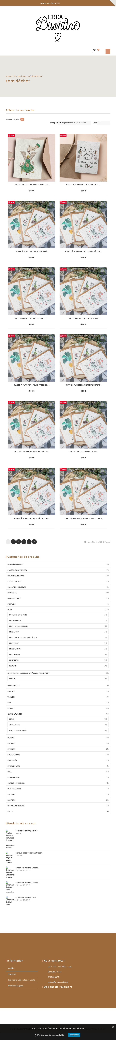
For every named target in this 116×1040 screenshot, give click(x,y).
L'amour (12, 666)
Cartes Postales (14, 581)
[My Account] (88, 51)
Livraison (12, 974)
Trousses (11, 697)
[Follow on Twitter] (102, 3)
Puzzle (10, 811)
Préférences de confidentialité (50, 1035)
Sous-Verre (12, 593)
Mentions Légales (15, 985)
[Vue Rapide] (39, 190)
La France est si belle (18, 615)
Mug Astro (14, 632)
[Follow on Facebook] (96, 3)
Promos (10, 708)
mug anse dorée (14, 789)
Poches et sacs (13, 755)
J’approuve (74, 1035)
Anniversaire (14, 725)
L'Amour (10, 738)
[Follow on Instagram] (107, 3)
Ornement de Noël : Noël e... (27, 882)
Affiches (10, 691)
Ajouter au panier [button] (26, 191)
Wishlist (11, 968)
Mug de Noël (14, 654)
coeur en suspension (16, 783)
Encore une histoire (15, 806)
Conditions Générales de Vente (21, 980)
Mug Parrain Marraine (18, 626)
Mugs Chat (14, 643)
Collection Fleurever (16, 587)
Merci (11, 719)
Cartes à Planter (14, 714)
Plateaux (11, 743)
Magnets (11, 749)
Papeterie (11, 800)
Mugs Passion (15, 649)
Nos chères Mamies (15, 564)
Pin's (9, 703)
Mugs (9, 610)
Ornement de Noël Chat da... (27, 868)
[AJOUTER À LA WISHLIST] (44, 190)
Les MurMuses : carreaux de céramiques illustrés (28, 673)
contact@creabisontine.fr (58, 982)
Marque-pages (13, 766)
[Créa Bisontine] (58, 26)
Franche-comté (14, 598)
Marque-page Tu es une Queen (29, 853)
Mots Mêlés (14, 660)
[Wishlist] (92, 51)
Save (12, 135)
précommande (13, 777)
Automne (11, 794)
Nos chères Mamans (15, 576)
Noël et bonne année (18, 730)
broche (12, 678)
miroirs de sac (13, 686)
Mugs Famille (15, 620)
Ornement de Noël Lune (26, 897)
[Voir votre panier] (97, 51)
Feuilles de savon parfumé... (27, 831)
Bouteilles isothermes (17, 570)
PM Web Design (26, 1020)
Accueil (9, 76)
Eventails (11, 604)
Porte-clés (12, 760)
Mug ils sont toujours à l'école (23, 637)
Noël (9, 772)
